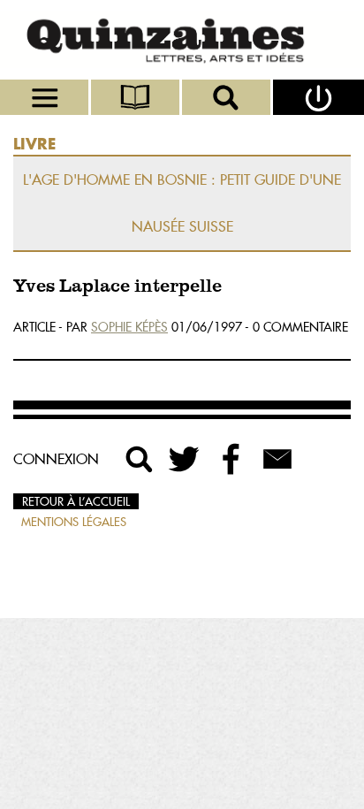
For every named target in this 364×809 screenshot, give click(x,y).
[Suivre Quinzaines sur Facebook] (231, 458)
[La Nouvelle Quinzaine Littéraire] (182, 40)
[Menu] (45, 97)
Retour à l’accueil (76, 501)
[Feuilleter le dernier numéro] (136, 97)
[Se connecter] (318, 97)
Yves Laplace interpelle (117, 287)
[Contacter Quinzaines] (277, 458)
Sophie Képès (129, 327)
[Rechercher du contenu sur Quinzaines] (139, 458)
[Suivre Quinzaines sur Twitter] (185, 458)
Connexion (56, 459)
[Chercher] (227, 97)
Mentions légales (73, 522)
